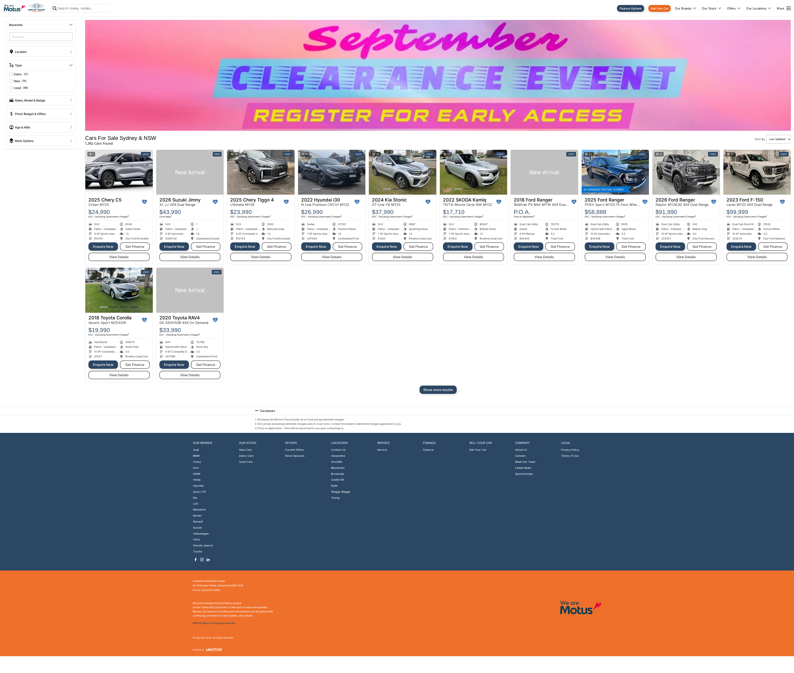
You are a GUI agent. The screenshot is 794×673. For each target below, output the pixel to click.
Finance (428, 449)
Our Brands (683, 8)
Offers (731, 8)
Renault (198, 521)
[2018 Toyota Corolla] (119, 290)
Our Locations (756, 8)
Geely (197, 479)
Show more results (438, 390)
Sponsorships (524, 473)
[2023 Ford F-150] (757, 172)
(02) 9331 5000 (211, 590)
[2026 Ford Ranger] (686, 172)
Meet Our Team (525, 461)
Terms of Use (570, 455)
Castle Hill (337, 479)
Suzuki (197, 527)
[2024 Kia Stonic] (402, 172)
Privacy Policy (570, 449)
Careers (520, 455)
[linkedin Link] (208, 559)
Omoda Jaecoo (203, 545)
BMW (196, 455)
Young (335, 497)
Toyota (197, 551)
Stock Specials (295, 455)
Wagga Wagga (340, 491)
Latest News (523, 467)
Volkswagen (201, 533)
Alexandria (338, 455)
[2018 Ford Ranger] (544, 172)
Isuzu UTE (199, 491)
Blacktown (338, 467)
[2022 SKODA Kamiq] (473, 172)
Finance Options (630, 8)
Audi (196, 449)
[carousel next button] (290, 172)
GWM (196, 473)
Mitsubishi (199, 509)
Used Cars (246, 461)
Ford (196, 467)
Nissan (197, 515)
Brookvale (337, 473)
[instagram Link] (201, 559)
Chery (197, 461)
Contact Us (338, 449)
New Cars (245, 449)
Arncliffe (336, 461)
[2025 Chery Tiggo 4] (261, 172)
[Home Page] (24, 8)
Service (382, 449)
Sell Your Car (659, 8)
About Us (521, 449)
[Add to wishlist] (144, 202)
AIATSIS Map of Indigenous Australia (214, 623)
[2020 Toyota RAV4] (190, 290)
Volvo (196, 539)
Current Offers (294, 449)
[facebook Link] (195, 559)
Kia (195, 497)
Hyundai (198, 485)
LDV (195, 503)
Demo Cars (246, 455)
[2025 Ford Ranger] (615, 172)
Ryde (334, 485)
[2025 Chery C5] (119, 172)
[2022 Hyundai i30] (332, 172)
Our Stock (709, 8)
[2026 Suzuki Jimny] (190, 172)
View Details (119, 257)
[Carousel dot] (245, 188)
